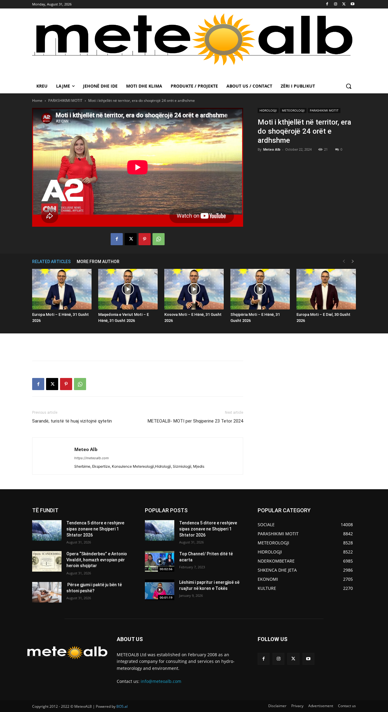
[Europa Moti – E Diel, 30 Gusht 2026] (326, 289)
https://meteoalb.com (91, 458)
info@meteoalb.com (161, 681)
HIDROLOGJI (268, 110)
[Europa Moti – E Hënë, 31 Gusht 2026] (62, 289)
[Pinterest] (145, 239)
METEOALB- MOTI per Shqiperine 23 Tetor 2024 (195, 421)
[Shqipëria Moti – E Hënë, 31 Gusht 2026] (260, 289)
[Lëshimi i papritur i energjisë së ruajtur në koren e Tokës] (159, 590)
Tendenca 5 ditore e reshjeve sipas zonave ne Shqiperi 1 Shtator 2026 (95, 528)
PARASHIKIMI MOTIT (65, 100)
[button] (348, 86)
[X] (343, 4)
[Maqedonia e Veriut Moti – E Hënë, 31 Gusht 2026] (128, 289)
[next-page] (353, 261)
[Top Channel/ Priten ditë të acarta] (159, 561)
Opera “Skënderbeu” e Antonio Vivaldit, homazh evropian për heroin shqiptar (96, 559)
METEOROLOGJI (293, 110)
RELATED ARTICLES (51, 261)
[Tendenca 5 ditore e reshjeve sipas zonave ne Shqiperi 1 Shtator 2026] (47, 530)
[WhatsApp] (158, 239)
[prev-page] (344, 261)
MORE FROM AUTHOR (98, 261)
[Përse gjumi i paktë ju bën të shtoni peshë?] (47, 592)
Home (37, 100)
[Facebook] (327, 4)
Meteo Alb (271, 149)
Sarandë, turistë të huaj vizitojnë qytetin (72, 421)
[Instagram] (335, 4)
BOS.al (122, 706)
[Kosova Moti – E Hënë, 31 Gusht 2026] (194, 289)
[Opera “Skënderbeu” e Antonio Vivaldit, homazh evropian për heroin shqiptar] (47, 561)
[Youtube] (352, 4)
